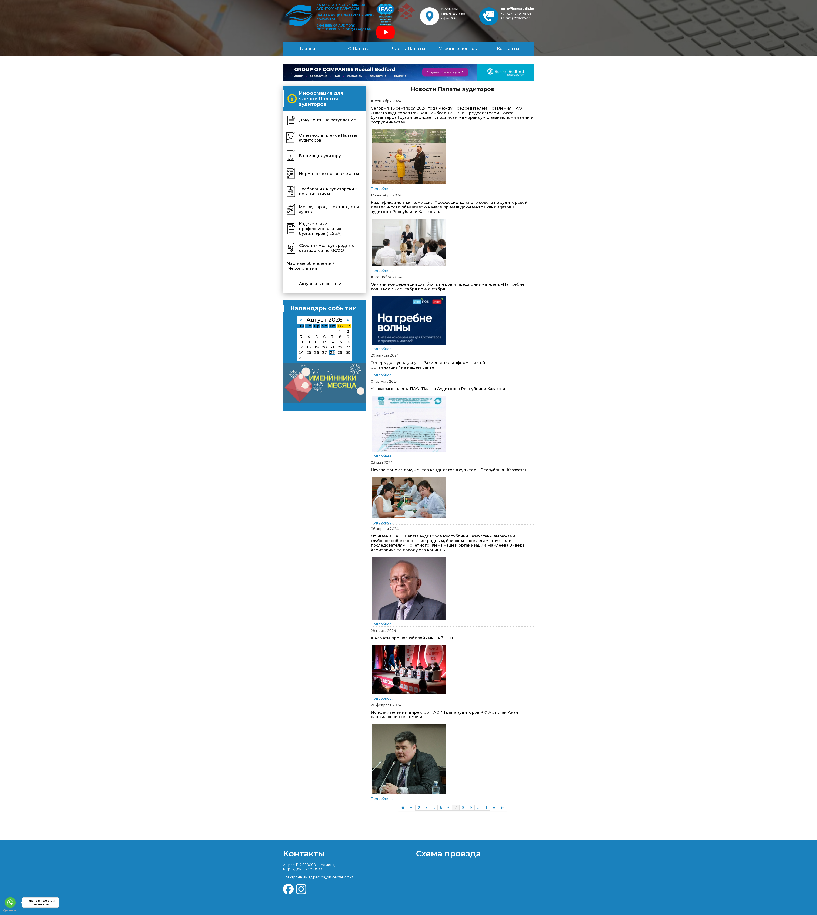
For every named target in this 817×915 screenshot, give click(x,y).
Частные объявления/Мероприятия (310, 266)
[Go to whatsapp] (10, 902)
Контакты (508, 48)
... (434, 808)
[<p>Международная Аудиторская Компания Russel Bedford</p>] (408, 72)
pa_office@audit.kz (517, 9)
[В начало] (402, 808)
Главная (309, 48)
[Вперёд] (494, 808)
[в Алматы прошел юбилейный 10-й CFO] (409, 669)
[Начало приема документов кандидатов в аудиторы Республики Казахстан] (409, 497)
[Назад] (411, 808)
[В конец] (502, 808)
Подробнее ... (382, 189)
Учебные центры (458, 48)
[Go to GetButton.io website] (10, 910)
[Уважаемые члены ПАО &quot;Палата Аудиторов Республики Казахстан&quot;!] (409, 423)
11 (485, 808)
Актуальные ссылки (320, 283)
